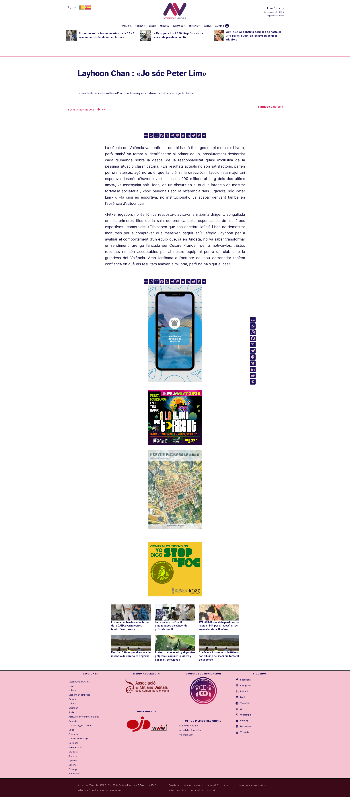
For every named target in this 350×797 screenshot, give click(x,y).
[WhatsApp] (237, 715)
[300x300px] (175, 443)
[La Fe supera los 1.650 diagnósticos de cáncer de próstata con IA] (145, 35)
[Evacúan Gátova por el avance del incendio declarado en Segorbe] (131, 643)
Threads (244, 732)
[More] (204, 135)
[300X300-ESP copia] (175, 569)
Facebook (245, 679)
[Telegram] (172, 135)
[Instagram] (156, 135)
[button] (69, 7)
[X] (167, 135)
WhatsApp (245, 714)
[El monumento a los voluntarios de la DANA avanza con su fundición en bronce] (71, 35)
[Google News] (146, 135)
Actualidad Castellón (190, 730)
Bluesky (244, 720)
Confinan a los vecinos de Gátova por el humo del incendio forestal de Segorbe (219, 656)
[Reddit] (193, 135)
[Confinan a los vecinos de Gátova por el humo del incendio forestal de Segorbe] (219, 643)
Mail (242, 697)
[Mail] (237, 697)
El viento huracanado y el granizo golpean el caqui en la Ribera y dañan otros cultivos (175, 656)
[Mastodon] (177, 135)
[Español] (88, 7)
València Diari (186, 734)
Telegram (245, 703)
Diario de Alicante (188, 725)
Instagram (245, 685)
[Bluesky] (183, 135)
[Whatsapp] (151, 135)
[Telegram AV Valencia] (175, 384)
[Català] (82, 7)
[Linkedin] (188, 135)
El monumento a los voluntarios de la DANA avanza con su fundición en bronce (130, 626)
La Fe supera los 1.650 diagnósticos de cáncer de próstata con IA (171, 626)
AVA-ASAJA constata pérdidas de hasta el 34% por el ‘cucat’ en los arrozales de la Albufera (253, 35)
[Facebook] (162, 135)
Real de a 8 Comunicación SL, (142, 785)
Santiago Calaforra (270, 106)
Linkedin (244, 691)
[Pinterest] (199, 135)
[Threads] (237, 732)
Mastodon (245, 726)
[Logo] (175, 11)
